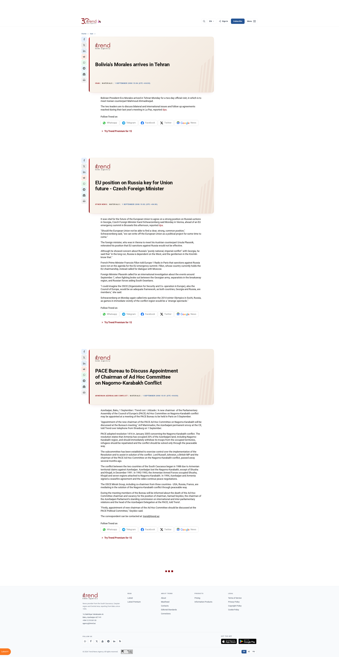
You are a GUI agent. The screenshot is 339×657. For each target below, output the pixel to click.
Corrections (166, 614)
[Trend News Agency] (90, 596)
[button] (84, 39)
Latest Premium (134, 602)
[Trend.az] (91, 21)
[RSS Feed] (120, 641)
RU (254, 651)
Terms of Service (235, 598)
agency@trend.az (89, 623)
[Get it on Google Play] (247, 641)
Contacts (165, 606)
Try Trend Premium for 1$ (118, 131)
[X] (96, 641)
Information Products (203, 602)
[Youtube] (102, 641)
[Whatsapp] (85, 641)
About (163, 598)
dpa (165, 109)
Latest (130, 598)
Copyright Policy (235, 606)
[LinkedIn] (114, 641)
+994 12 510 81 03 (89, 620)
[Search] (204, 21)
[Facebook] (90, 641)
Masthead (165, 602)
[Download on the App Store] (229, 641)
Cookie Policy (233, 610)
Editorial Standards (169, 610)
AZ (249, 651)
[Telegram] (108, 641)
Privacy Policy (234, 602)
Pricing (197, 598)
